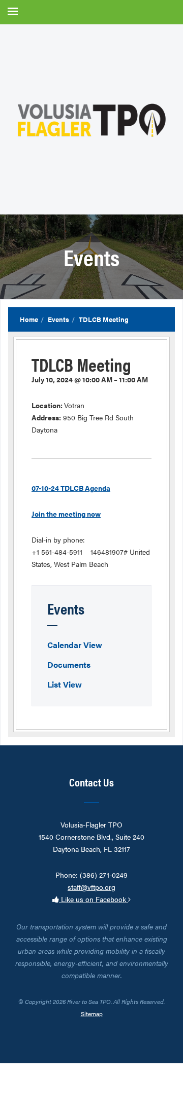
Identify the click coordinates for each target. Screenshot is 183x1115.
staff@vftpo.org (91, 887)
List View (64, 684)
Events (58, 319)
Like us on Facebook (93, 899)
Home (29, 319)
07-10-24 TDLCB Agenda (71, 488)
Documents (68, 664)
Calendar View (74, 645)
